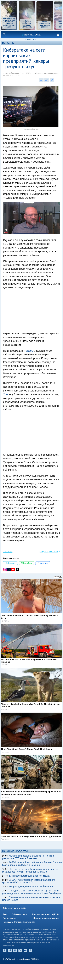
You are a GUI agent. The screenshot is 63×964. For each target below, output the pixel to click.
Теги (5, 914)
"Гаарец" (29, 350)
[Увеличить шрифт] (46, 80)
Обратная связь (20, 914)
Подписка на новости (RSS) (45, 914)
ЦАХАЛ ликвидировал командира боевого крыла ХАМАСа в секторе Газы (28, 881)
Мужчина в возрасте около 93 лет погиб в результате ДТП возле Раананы (28, 857)
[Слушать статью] (55, 80)
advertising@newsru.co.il (23, 922)
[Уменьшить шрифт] (41, 80)
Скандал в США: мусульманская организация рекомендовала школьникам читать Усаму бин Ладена (31, 891)
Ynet (5, 394)
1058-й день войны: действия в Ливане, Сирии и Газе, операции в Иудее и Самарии (32, 863)
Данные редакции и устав (46, 918)
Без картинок (9, 918)
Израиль (8, 42)
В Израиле (7, 552)
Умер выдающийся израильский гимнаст (31, 886)
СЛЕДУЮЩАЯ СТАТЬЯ (49, 552)
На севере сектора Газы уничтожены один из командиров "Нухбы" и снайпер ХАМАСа (30, 870)
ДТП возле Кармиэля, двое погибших (29, 876)
